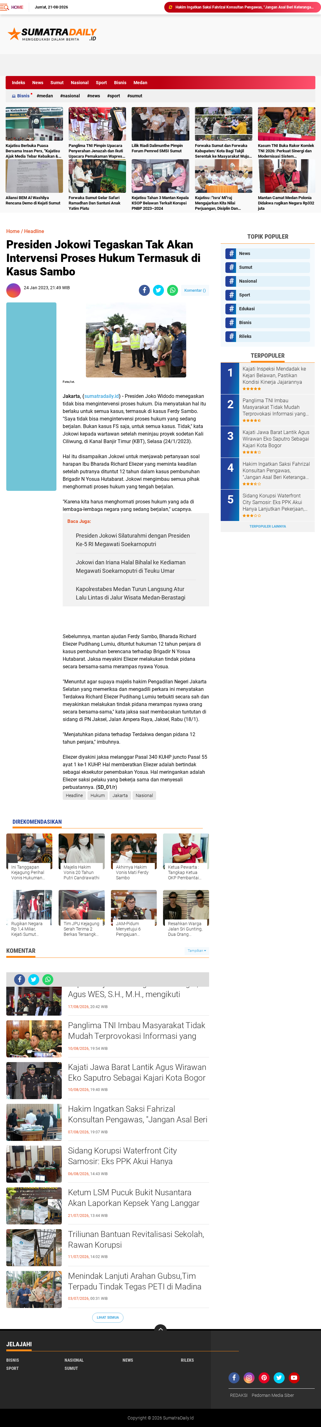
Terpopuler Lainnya (268, 526)
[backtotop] (160, 1330)
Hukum (98, 795)
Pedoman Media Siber (273, 1395)
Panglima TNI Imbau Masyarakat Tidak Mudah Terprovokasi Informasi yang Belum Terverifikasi (136, 1036)
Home (17, 7)
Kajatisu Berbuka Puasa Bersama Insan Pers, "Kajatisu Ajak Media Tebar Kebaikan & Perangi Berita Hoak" (33, 151)
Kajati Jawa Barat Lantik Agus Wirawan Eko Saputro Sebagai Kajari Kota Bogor (137, 1072)
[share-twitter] (158, 290)
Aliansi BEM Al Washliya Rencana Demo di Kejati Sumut (33, 200)
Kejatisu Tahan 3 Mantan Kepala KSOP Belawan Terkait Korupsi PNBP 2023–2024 (160, 203)
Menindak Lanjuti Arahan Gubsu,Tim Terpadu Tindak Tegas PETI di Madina (135, 1281)
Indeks (18, 82)
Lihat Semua (108, 1318)
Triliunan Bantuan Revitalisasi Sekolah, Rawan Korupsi (136, 1239)
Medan (140, 82)
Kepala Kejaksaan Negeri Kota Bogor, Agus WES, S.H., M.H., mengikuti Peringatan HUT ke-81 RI (133, 994)
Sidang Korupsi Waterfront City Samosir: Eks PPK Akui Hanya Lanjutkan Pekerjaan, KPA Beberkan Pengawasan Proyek (130, 1161)
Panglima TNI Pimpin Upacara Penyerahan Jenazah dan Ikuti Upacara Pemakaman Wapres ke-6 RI (96, 151)
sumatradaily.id (101, 396)
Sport (101, 82)
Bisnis (120, 82)
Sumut (57, 82)
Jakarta (120, 795)
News (37, 82)
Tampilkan (196, 951)
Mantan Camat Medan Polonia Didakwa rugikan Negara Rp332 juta (286, 203)
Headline (34, 231)
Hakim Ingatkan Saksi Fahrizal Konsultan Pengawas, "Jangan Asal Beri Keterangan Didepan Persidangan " (245, 7)
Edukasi (247, 308)
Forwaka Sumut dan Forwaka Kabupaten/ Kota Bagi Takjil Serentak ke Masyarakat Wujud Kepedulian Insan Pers (223, 151)
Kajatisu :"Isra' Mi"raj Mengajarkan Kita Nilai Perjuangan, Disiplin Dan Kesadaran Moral (216, 203)
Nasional (80, 82)
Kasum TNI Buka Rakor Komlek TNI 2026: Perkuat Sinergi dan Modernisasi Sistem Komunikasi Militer (286, 151)
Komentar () (195, 290)
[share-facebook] (144, 290)
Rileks (245, 336)
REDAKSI (239, 1395)
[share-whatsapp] (172, 290)
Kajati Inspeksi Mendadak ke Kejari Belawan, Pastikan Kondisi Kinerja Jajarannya (274, 375)
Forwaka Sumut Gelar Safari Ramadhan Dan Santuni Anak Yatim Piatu (94, 203)
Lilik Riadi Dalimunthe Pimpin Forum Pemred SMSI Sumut (157, 148)
